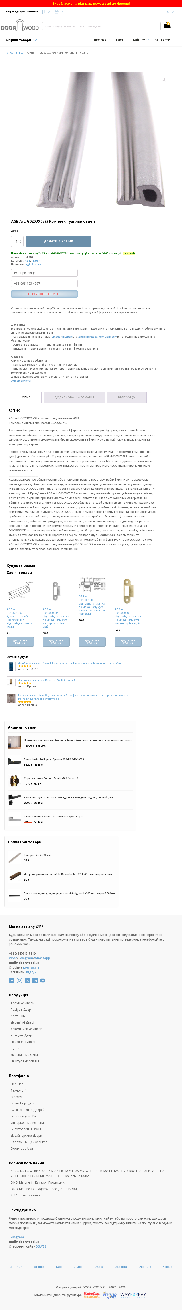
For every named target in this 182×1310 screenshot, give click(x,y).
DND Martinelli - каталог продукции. (38, 1182)
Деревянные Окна (24, 1054)
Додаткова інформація (74, 397)
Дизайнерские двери (26, 1135)
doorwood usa (22, 1148)
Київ (59, 1267)
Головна (11, 52)
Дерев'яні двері (22, 1022)
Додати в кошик (58, 241)
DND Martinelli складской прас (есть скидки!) (45, 1189)
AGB (27, 260)
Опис (26, 397)
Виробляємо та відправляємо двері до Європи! (91, 3)
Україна (121, 1267)
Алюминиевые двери (26, 1029)
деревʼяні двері (62, 337)
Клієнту (139, 40)
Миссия (16, 1097)
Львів (78, 1267)
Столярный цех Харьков (29, 1142)
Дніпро (39, 1267)
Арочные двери (22, 1003)
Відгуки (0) (127, 397)
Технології (18, 1090)
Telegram (25, 958)
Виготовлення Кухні (26, 1129)
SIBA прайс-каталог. (26, 1195)
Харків (167, 1267)
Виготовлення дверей (27, 1110)
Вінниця (16, 1267)
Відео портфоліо (24, 1103)
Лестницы (18, 1016)
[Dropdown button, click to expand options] (45, 12)
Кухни (15, 1048)
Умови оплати (21, 381)
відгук (31, 972)
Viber (13, 958)
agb (28, 264)
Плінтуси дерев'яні (25, 1061)
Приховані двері (23, 1042)
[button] (164, 80)
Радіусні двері (21, 1009)
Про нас (17, 1084)
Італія (22, 52)
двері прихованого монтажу (97, 337)
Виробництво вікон (25, 1116)
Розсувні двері (22, 1035)
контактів (31, 967)
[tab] (26, 397)
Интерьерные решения (28, 1122)
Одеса (99, 1267)
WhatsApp (42, 958)
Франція (144, 1267)
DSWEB (41, 1246)
